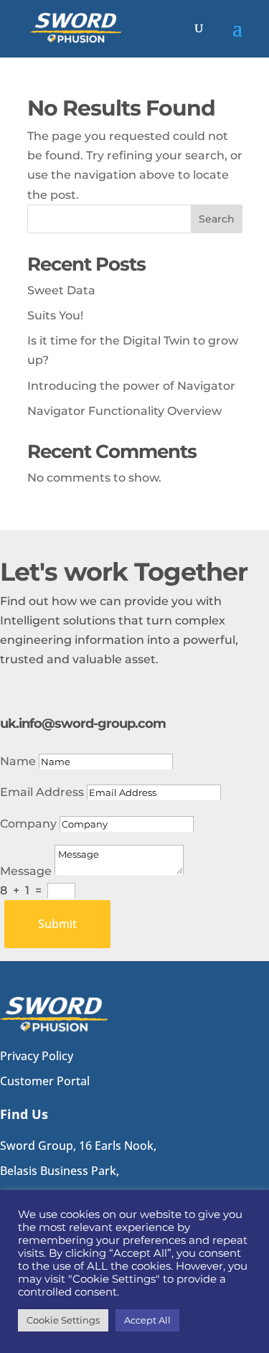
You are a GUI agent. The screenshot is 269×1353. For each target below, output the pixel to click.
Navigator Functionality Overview (124, 411)
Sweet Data (61, 290)
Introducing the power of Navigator (131, 386)
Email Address (42, 792)
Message (26, 871)
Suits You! (55, 315)
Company (28, 823)
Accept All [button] (147, 1320)
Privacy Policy (36, 1056)
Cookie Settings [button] (63, 1320)
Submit (57, 924)
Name (18, 761)
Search (217, 218)
